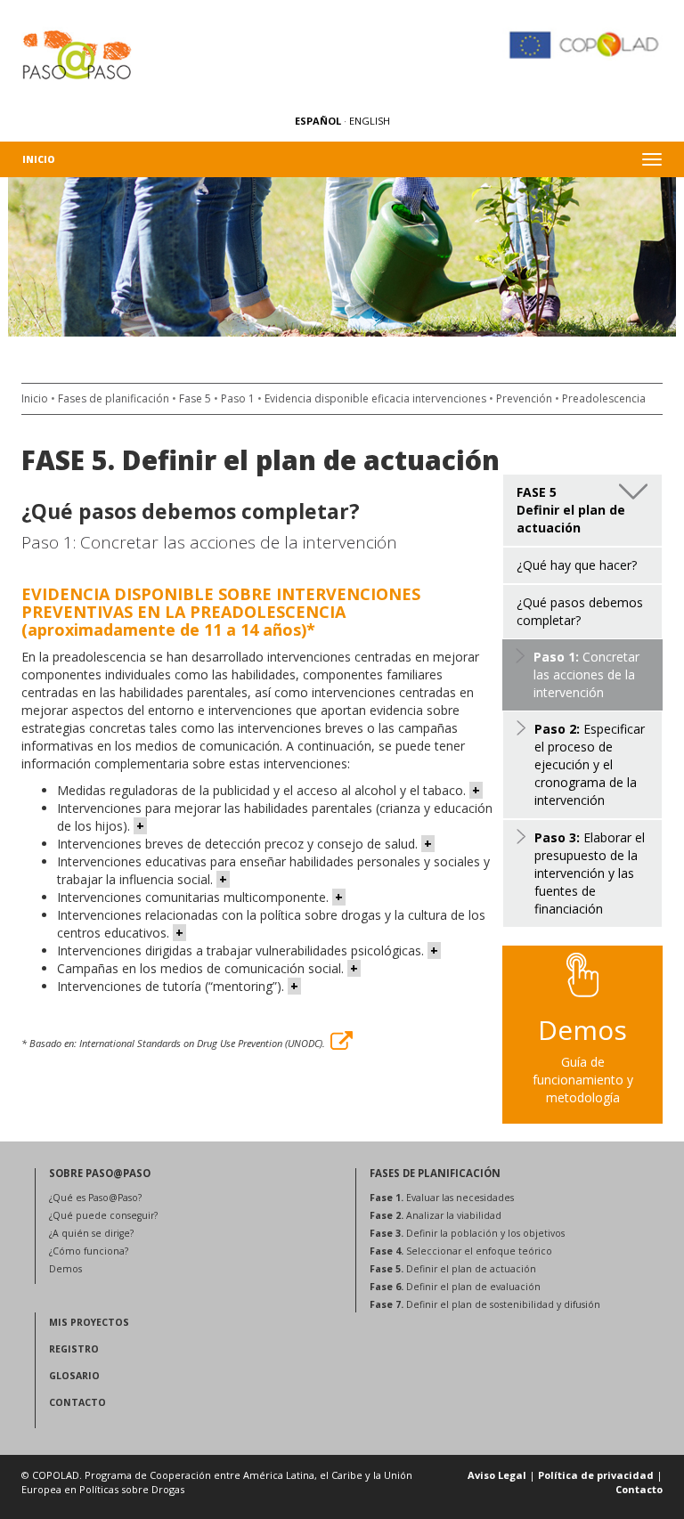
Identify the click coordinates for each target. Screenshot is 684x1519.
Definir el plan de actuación (453, 1269)
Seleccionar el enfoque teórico (461, 1251)
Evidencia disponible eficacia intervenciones (375, 398)
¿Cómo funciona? (88, 1251)
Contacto (639, 1489)
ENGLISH (369, 120)
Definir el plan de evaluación (455, 1286)
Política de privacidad (596, 1475)
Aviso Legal (497, 1475)
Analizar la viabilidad (435, 1215)
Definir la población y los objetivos (467, 1233)
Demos (65, 1269)
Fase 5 (195, 398)
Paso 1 (238, 398)
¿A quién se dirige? (91, 1233)
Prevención (524, 398)
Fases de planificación (113, 398)
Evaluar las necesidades (442, 1197)
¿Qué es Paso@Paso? (95, 1197)
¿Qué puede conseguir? (103, 1215)
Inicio (38, 159)
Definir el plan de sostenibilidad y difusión (485, 1304)
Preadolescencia (604, 398)
